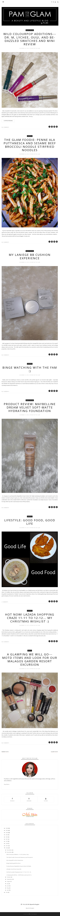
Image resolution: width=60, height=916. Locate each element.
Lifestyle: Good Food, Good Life (29, 521)
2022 (7, 837)
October (9, 877)
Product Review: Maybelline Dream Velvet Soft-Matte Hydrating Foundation (30, 407)
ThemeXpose (34, 914)
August (8, 881)
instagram (29, 800)
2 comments (5, 601)
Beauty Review (29, 30)
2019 (7, 841)
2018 (7, 843)
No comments (5, 127)
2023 (7, 834)
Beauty (29, 650)
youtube (46, 800)
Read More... (7, 784)
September (9, 879)
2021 (7, 839)
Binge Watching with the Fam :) (29, 369)
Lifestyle (30, 136)
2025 (7, 830)
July (8, 883)
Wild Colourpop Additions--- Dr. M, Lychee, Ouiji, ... (18, 854)
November (9, 852)
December (9, 850)
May (8, 888)
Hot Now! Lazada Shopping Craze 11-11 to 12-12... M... (18, 872)
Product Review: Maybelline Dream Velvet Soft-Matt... (18, 866)
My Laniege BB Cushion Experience (30, 256)
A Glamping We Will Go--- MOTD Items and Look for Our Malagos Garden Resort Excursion (29, 659)
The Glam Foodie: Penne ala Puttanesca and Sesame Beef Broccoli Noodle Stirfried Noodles (30, 145)
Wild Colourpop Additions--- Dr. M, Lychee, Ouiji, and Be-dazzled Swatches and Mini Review (29, 39)
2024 (7, 832)
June (8, 885)
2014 (7, 892)
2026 (7, 828)
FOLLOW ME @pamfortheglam (31, 904)
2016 (7, 848)
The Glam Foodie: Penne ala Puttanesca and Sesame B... (19, 857)
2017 (7, 845)
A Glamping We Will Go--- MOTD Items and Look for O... (19, 875)
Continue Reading (8, 120)
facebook (12, 800)
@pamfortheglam (30, 908)
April (8, 890)
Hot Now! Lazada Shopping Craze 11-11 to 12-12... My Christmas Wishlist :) (29, 618)
